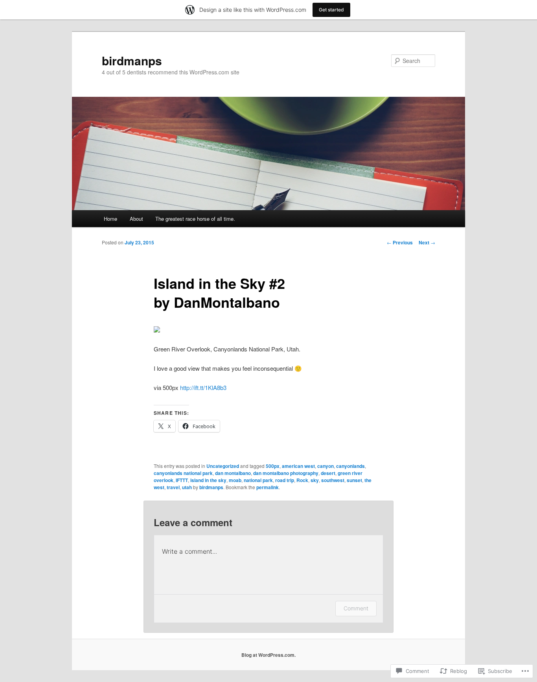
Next (427, 242)
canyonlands (350, 465)
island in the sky (208, 480)
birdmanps (132, 60)
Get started (331, 10)
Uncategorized (222, 465)
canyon (325, 465)
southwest (332, 480)
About (136, 218)
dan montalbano (233, 473)
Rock (302, 480)
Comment (356, 608)
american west (298, 465)
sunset (354, 480)
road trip (284, 480)
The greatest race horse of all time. (195, 218)
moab (235, 480)
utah (187, 487)
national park (258, 480)
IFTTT (182, 480)
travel (173, 487)
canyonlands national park (183, 473)
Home (110, 218)
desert (328, 473)
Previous (400, 242)
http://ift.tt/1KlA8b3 (203, 387)
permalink (267, 487)
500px (273, 465)
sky (315, 480)
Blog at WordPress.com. (268, 654)
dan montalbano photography (285, 473)
